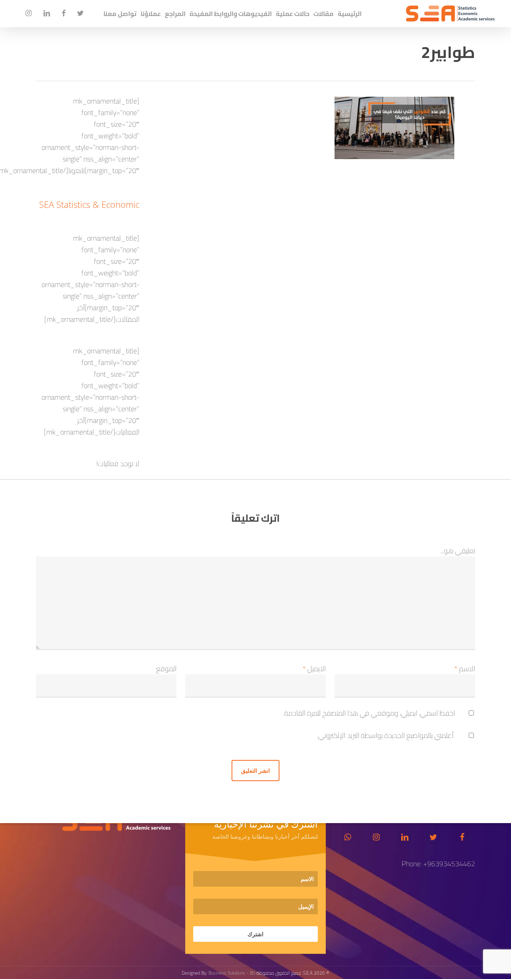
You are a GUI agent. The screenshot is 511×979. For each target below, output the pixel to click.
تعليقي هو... (457, 550)
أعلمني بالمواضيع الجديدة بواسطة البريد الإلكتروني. (385, 735)
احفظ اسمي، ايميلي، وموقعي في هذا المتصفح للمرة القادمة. (369, 713)
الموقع (166, 668)
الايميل (314, 668)
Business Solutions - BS (231, 972)
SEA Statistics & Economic (89, 204)
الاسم (464, 668)
